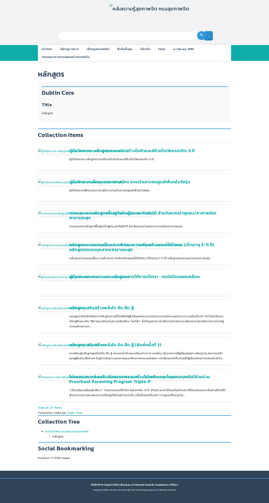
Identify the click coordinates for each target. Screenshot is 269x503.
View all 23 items (50, 407)
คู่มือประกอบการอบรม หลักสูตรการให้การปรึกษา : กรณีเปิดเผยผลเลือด (134, 276)
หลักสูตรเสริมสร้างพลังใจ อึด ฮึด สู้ (101, 307)
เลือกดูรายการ (69, 49)
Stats (162, 49)
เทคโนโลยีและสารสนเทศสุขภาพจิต (67, 431)
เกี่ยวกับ (145, 49)
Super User (74, 412)
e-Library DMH (183, 49)
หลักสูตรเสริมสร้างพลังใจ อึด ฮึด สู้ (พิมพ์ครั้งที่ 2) (115, 345)
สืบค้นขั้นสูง (124, 49)
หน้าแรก (47, 49)
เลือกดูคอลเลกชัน (98, 49)
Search (201, 35)
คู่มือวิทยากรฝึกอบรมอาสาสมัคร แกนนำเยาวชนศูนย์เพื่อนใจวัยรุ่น (129, 182)
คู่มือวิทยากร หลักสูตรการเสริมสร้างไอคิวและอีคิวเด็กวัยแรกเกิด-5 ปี (132, 150)
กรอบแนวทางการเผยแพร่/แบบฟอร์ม (65, 57)
